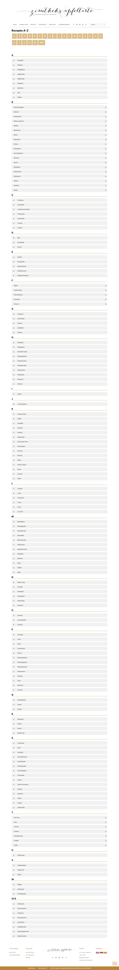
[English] (97, 952)
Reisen (28, 957)
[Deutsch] (101, 952)
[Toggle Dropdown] (29, 24)
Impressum (31, 968)
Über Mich (52, 24)
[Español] (106, 952)
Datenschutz (42, 968)
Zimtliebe (82, 955)
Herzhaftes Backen (86, 960)
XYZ (41, 43)
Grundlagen (30, 952)
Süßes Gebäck (84, 957)
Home (15, 24)
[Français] (99, 952)
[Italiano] (104, 952)
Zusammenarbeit (64, 24)
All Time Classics (85, 952)
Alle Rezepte (30, 955)
